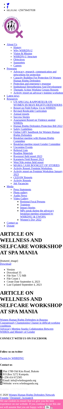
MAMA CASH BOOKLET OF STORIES (36, 165)
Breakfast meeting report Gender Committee (36, 144)
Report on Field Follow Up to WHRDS (34, 107)
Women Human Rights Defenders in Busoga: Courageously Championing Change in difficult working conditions (30, 322)
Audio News (20, 195)
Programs (12, 68)
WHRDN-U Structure (25, 56)
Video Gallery (20, 198)
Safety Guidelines (22, 129)
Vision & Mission (22, 53)
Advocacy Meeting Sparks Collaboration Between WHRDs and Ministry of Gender (26, 330)
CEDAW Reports (22, 177)
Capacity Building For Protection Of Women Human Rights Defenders (37, 79)
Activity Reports (22, 180)
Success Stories (21, 117)
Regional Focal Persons (32, 201)
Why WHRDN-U (23, 50)
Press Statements (22, 189)
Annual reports (21, 113)
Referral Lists (20, 150)
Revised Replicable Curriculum (30, 110)
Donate (10, 225)
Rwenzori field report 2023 (27, 156)
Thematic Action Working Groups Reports (35, 89)
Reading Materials (23, 153)
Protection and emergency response (32, 83)
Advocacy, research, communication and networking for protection (34, 73)
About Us (12, 44)
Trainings (25, 204)
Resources (12, 98)
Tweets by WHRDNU (12, 358)
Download (5, 263)
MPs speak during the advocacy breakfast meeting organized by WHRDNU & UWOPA (37, 213)
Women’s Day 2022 (30, 219)
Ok (47, 407)
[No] (51, 407)
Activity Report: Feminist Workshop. (33, 168)
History (17, 47)
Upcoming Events (23, 147)
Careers (17, 65)
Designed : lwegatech (21, 397)
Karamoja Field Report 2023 (28, 159)
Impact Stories (27, 207)
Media (10, 186)
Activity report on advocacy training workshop (38, 92)
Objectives (19, 59)
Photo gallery (20, 192)
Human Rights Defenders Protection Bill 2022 (37, 126)
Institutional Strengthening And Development (37, 86)
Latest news (13, 95)
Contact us (12, 222)
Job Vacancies (20, 183)
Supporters (19, 62)
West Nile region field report (28, 162)
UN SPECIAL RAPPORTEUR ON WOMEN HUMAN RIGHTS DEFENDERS (37, 103)
